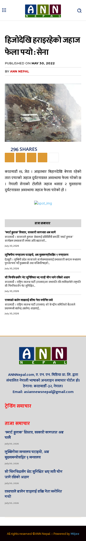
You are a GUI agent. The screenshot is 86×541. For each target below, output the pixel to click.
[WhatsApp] (42, 157)
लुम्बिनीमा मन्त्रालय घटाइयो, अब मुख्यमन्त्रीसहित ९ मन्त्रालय (36, 254)
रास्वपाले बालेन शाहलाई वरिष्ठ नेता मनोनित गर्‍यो (29, 300)
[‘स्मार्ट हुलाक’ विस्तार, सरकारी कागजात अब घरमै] (74, 437)
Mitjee (75, 534)
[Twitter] (20, 157)
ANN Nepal (19, 71)
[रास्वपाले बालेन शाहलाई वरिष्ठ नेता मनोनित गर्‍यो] (74, 496)
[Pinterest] (31, 157)
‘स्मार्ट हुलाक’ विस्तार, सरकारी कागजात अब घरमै (30, 232)
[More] (54, 157)
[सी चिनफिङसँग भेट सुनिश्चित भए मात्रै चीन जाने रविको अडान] (74, 477)
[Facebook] (9, 157)
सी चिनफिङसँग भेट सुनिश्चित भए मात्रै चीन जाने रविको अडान (37, 277)
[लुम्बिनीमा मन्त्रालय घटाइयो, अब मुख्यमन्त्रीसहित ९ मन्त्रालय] (74, 457)
